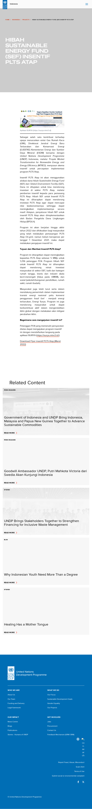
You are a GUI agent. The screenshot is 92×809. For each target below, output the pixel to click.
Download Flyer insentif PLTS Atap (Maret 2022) (40, 342)
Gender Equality (53, 703)
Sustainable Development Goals (59, 699)
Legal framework (14, 707)
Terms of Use (79, 771)
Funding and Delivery (16, 703)
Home (7, 19)
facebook (78, 782)
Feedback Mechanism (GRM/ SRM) (60, 734)
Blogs (10, 726)
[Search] (83, 747)
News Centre (13, 721)
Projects (25, 19)
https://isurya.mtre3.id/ (48, 335)
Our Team (11, 699)
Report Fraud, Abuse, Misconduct (71, 762)
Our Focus (51, 694)
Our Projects (52, 707)
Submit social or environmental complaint (68, 776)
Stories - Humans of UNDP (18, 734)
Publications (12, 730)
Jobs (49, 721)
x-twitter (83, 782)
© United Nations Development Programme (25, 797)
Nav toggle (86, 4)
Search (83, 4)
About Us (11, 694)
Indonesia (14, 4)
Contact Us (51, 730)
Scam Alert (80, 767)
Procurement (52, 726)
